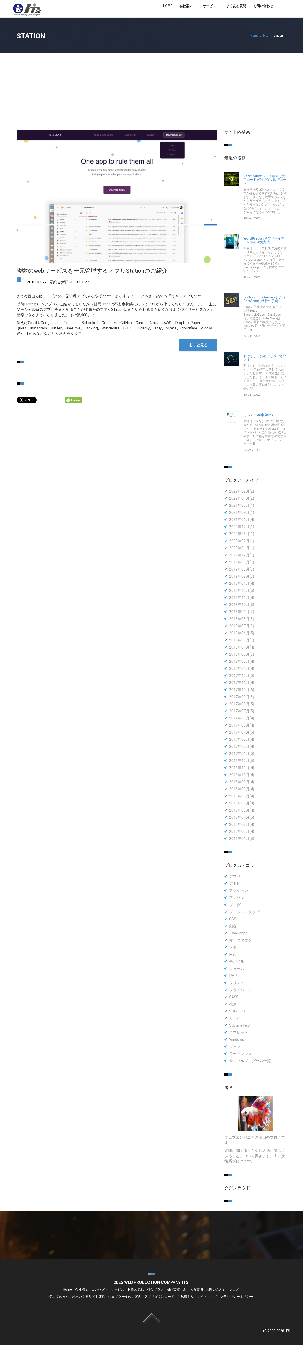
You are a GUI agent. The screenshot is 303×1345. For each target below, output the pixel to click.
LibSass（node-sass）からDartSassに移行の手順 (264, 299)
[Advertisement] (151, 88)
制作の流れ (135, 1289)
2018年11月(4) (241, 597)
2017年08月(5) (241, 704)
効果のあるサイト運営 (88, 1296)
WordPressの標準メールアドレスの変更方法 (263, 240)
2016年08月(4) (241, 789)
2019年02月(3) (241, 576)
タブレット (238, 1032)
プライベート (240, 990)
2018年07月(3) (241, 626)
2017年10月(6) (241, 690)
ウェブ (235, 1046)
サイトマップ (207, 1296)
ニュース (236, 968)
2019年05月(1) (241, 562)
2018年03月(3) (241, 654)
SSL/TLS (237, 1011)
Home (254, 35)
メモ (233, 947)
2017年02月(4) (241, 746)
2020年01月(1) (241, 548)
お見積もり (185, 1296)
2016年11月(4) (241, 767)
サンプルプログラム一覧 (250, 1061)
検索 (233, 1004)
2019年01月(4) (241, 583)
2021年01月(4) (241, 519)
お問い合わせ (263, 6)
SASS (234, 997)
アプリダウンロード (159, 1296)
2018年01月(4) (241, 668)
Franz (28, 304)
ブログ (235, 905)
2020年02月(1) (241, 541)
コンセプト (99, 1289)
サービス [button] (210, 6)
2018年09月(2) (241, 612)
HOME (167, 6)
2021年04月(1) (241, 512)
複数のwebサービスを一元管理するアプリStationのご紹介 (92, 271)
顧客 (233, 926)
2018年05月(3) (241, 640)
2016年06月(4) (241, 803)
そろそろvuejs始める (259, 415)
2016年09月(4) (241, 782)
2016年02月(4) (241, 831)
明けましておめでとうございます (264, 357)
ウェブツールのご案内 (124, 1296)
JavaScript (238, 933)
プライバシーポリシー (236, 1296)
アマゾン (236, 897)
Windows (236, 1039)
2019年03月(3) (241, 569)
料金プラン (155, 1289)
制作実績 (173, 1289)
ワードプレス (240, 1053)
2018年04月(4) (241, 647)
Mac (232, 954)
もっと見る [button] (198, 345)
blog (266, 35)
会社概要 (81, 1289)
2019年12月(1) (241, 555)
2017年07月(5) (241, 711)
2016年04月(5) (241, 817)
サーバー (236, 1018)
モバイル (236, 961)
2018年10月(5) (241, 604)
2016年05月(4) (241, 810)
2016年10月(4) (241, 775)
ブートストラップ (244, 912)
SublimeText (239, 1025)
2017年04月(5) (241, 732)
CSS (232, 919)
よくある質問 (236, 6)
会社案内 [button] (186, 6)
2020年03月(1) (241, 534)
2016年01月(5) (241, 838)
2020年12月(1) (241, 526)
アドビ (235, 883)
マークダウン (240, 940)
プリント (236, 983)
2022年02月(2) (241, 491)
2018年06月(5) (241, 633)
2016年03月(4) (241, 824)
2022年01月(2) (241, 498)
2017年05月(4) (241, 725)
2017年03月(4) (241, 739)
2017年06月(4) (241, 718)
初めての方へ (59, 1296)
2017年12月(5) (241, 675)
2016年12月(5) (241, 760)
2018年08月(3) (241, 619)
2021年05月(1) (241, 505)
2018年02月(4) (241, 661)
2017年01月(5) (241, 753)
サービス (117, 1289)
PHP (233, 975)
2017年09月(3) (241, 697)
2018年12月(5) (241, 590)
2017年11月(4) (241, 682)
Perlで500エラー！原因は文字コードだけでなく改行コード (264, 179)
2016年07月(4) (241, 796)
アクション (238, 890)
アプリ (235, 876)
